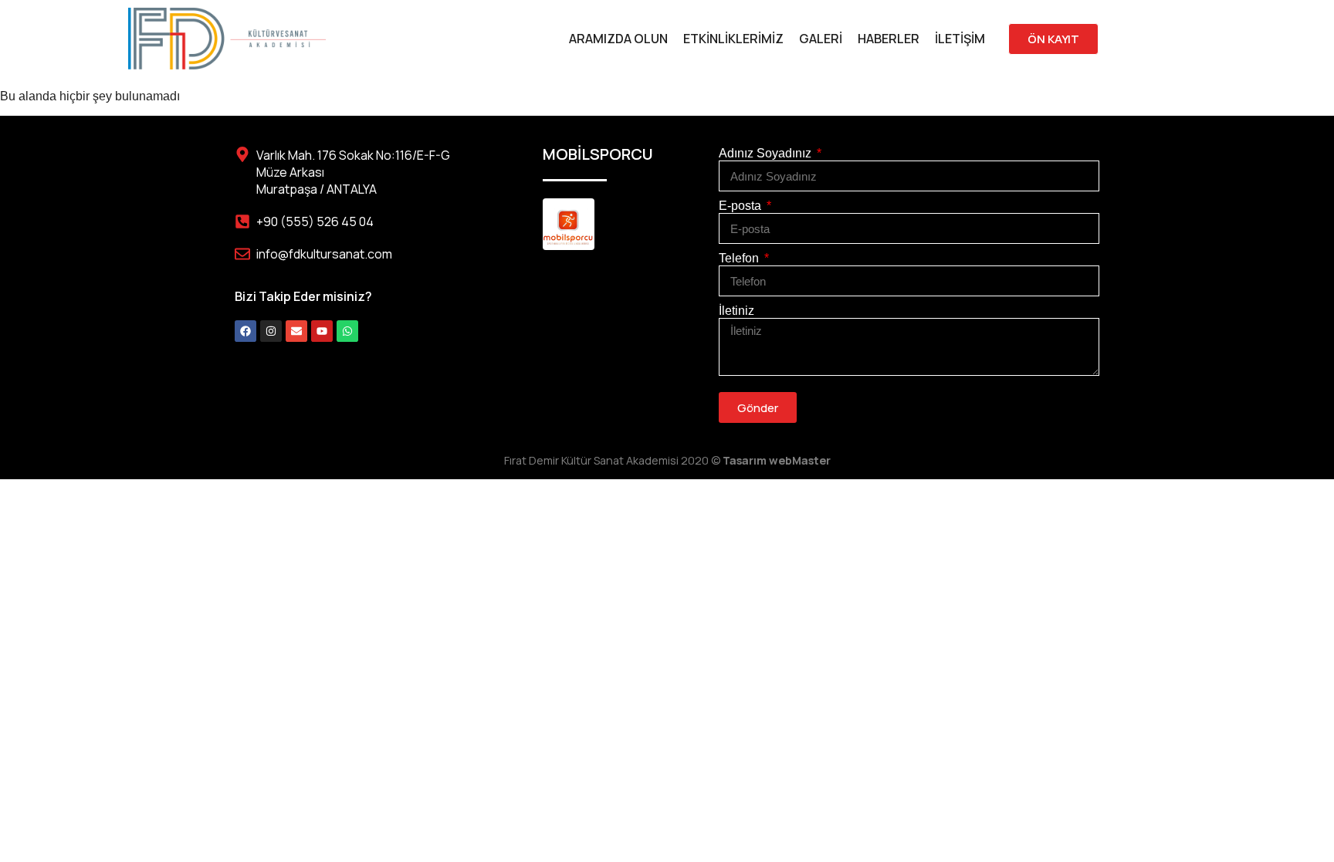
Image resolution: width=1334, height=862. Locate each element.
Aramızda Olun (618, 38)
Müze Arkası (290, 172)
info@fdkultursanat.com (324, 253)
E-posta (741, 205)
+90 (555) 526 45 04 (315, 221)
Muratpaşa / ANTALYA (316, 189)
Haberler (888, 38)
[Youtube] (322, 331)
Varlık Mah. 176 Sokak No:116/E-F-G (353, 155)
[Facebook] (245, 331)
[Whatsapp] (347, 331)
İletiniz (736, 310)
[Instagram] (271, 331)
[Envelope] (296, 331)
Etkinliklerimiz (733, 38)
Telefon (740, 258)
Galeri (820, 38)
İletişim (960, 38)
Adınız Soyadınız (766, 153)
